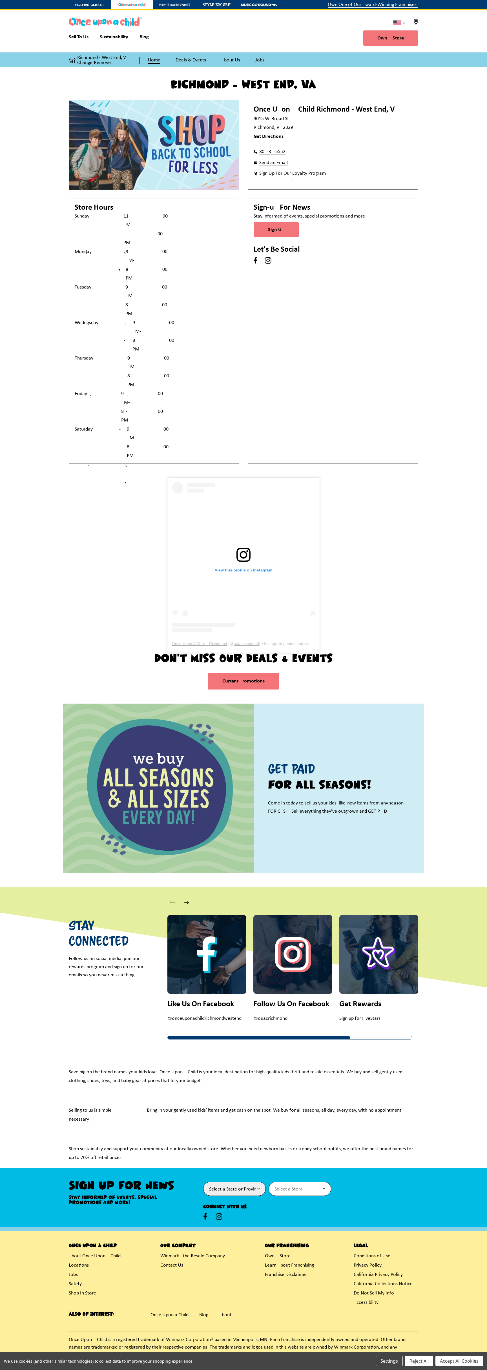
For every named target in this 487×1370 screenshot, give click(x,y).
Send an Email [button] (273, 162)
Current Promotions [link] (243, 681)
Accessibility (366, 1302)
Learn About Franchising (289, 1265)
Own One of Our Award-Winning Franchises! (373, 4)
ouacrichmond (246, 643)
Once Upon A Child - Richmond (199, 643)
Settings (389, 1361)
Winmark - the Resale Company (192, 1256)
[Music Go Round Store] (259, 4)
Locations (79, 1265)
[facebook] (255, 260)
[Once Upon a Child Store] (132, 4)
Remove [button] (102, 62)
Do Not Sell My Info (374, 1293)
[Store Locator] (416, 23)
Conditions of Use (372, 1256)
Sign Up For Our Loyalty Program (292, 173)
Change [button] (84, 62)
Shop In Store (82, 1293)
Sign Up (276, 229)
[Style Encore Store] (217, 4)
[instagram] (268, 260)
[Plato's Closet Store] (90, 4)
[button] (186, 902)
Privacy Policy (368, 1265)
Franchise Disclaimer (286, 1274)
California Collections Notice (383, 1284)
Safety (75, 1284)
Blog (203, 1315)
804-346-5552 (272, 151)
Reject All (419, 1361)
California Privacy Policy (378, 1274)
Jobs (73, 1274)
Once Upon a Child (169, 1315)
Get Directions (269, 136)
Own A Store (390, 38)
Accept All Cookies (459, 1361)
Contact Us (171, 1265)
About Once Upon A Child (95, 1256)
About (225, 1315)
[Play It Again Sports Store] (174, 4)
